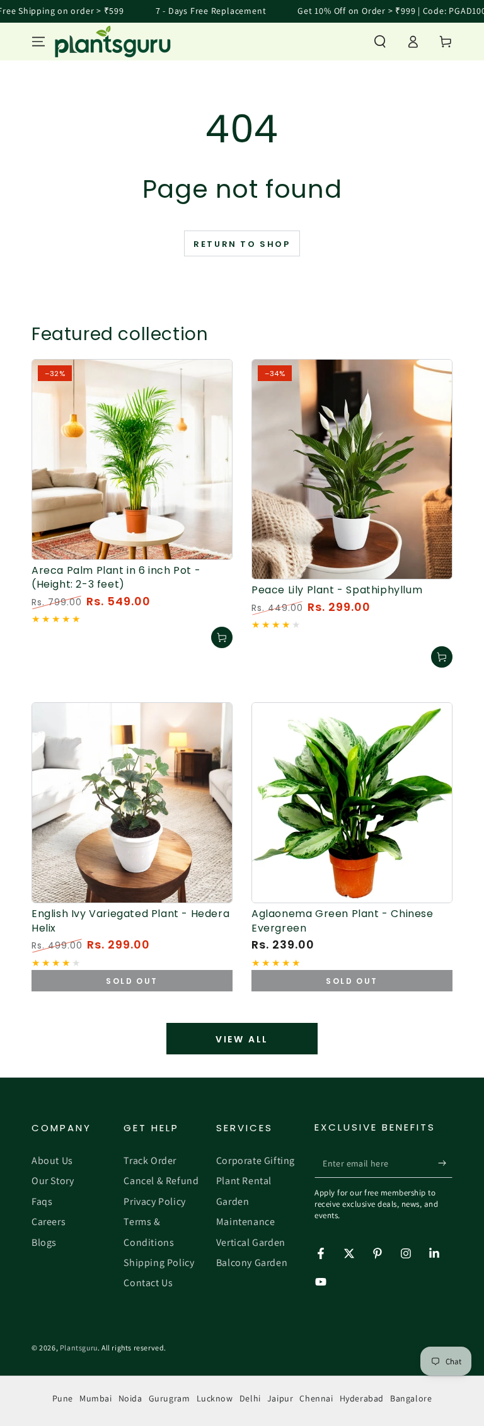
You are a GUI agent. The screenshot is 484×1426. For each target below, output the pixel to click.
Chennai (316, 1398)
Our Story (53, 1180)
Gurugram (169, 1398)
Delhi (250, 1398)
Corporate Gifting (255, 1160)
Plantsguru (79, 1347)
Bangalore (411, 1398)
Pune (62, 1398)
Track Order (150, 1160)
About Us (52, 1160)
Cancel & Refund (161, 1180)
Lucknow (215, 1398)
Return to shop (241, 244)
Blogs (44, 1242)
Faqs (42, 1201)
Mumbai (95, 1398)
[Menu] (38, 41)
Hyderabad (362, 1398)
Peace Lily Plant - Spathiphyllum (336, 590)
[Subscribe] (445, 1163)
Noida (130, 1398)
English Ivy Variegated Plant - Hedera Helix (130, 920)
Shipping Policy (159, 1262)
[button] (380, 41)
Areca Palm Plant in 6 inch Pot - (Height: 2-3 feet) (116, 577)
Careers (49, 1221)
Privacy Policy (154, 1201)
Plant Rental (244, 1180)
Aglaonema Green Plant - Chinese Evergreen (342, 920)
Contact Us (148, 1282)
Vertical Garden (250, 1242)
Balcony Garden (251, 1262)
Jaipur (280, 1398)
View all (242, 1039)
